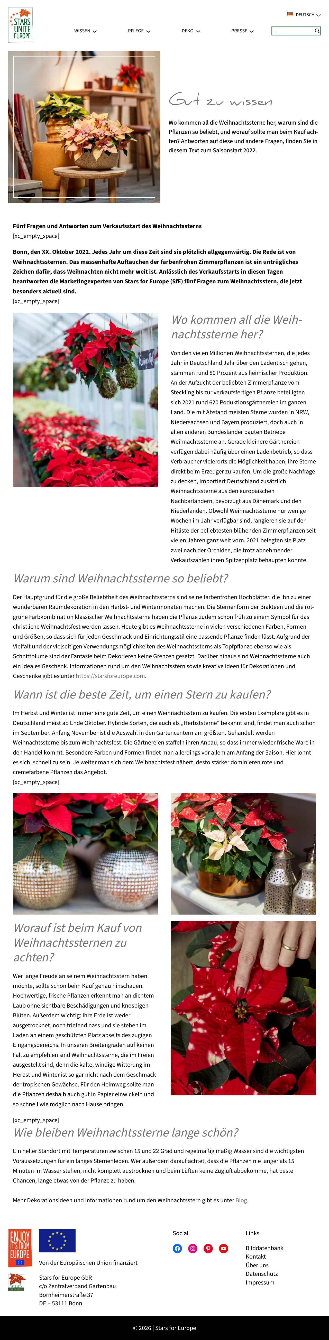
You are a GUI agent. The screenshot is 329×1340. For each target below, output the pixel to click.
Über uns (257, 1265)
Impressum (260, 1282)
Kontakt (256, 1256)
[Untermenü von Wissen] (94, 31)
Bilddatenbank (265, 1248)
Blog (241, 1200)
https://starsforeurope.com (110, 676)
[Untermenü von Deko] (198, 31)
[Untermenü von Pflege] (148, 31)
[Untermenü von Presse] (251, 31)
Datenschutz (262, 1273)
